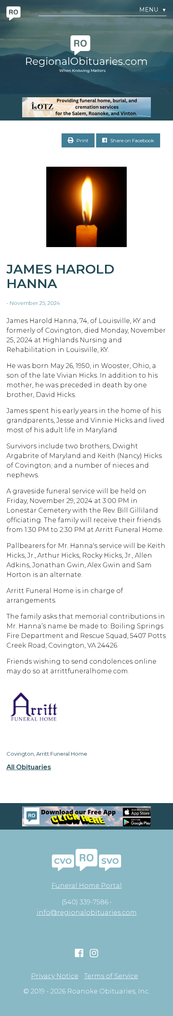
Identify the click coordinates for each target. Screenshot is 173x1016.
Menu (153, 9)
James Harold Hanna (60, 276)
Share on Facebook (131, 140)
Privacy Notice (54, 976)
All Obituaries (28, 767)
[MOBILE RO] (86, 107)
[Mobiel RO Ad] (86, 816)
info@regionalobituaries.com (87, 912)
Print (82, 140)
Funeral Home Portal (86, 885)
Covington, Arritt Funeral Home (46, 753)
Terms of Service (111, 976)
